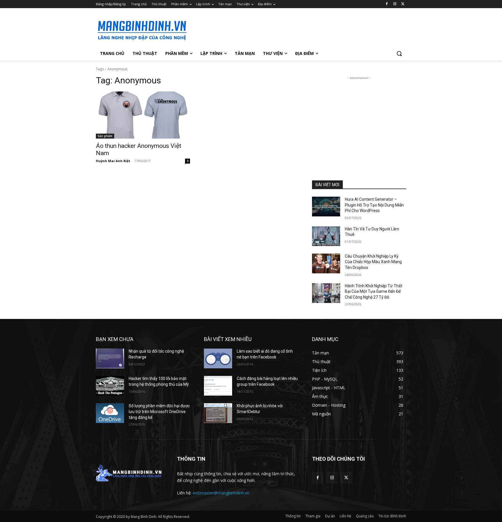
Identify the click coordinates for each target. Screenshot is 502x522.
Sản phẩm (105, 136)
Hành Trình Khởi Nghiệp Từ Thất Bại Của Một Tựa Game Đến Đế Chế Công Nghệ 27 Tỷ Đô (373, 291)
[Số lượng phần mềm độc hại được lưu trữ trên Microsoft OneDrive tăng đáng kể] (110, 413)
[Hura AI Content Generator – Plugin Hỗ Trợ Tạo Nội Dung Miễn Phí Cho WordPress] (326, 206)
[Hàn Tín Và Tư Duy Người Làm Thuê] (326, 236)
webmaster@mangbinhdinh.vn (221, 493)
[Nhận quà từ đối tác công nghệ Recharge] (110, 358)
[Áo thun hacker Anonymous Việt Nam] (143, 115)
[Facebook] (386, 4)
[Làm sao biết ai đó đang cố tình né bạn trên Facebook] (218, 358)
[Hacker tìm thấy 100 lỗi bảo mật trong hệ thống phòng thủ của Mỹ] (110, 386)
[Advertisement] (294, 29)
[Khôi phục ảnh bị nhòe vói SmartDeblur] (218, 413)
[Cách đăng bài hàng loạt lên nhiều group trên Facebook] (218, 386)
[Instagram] (394, 4)
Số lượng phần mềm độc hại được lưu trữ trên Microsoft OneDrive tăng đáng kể (159, 411)
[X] (402, 4)
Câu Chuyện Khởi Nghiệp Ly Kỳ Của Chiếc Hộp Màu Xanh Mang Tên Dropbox (373, 262)
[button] (399, 53)
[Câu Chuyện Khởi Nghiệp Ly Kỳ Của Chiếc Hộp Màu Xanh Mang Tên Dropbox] (326, 263)
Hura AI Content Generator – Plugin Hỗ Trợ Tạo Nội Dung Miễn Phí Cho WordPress (374, 205)
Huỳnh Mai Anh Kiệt (113, 161)
